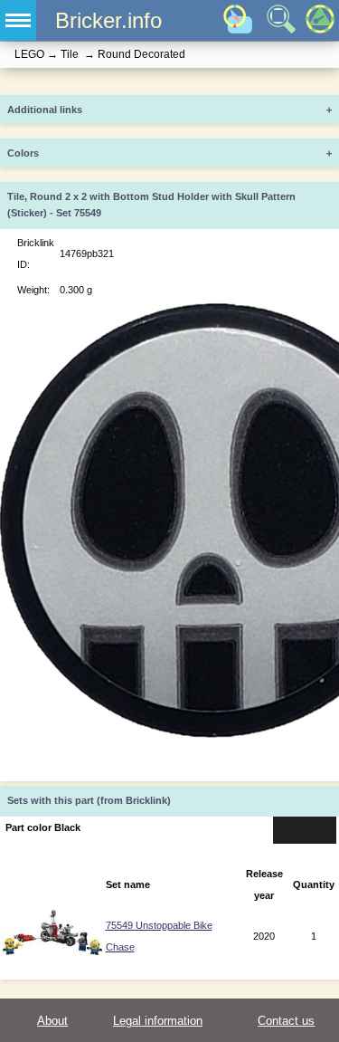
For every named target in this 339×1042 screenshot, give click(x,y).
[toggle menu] (18, 20)
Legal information (157, 1021)
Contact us (286, 1021)
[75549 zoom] (52, 951)
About (52, 1021)
